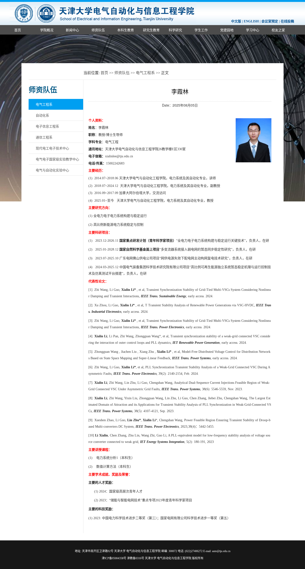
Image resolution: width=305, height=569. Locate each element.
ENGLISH (251, 21)
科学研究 (175, 29)
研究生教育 (151, 29)
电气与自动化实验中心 (52, 170)
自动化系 (42, 115)
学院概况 (46, 29)
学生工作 (201, 29)
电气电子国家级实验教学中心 (57, 159)
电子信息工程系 (47, 126)
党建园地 (227, 29)
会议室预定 (269, 21)
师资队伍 (98, 29)
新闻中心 (72, 29)
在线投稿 (287, 21)
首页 (17, 29)
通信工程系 (44, 137)
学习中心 (252, 29)
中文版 (236, 21)
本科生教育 (125, 29)
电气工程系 (145, 73)
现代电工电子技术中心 (52, 148)
